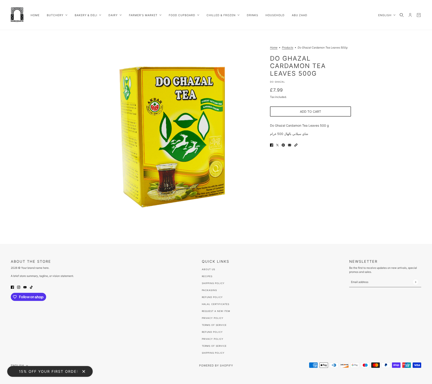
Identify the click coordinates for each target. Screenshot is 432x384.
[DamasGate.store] (17, 15)
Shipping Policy (213, 283)
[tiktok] (31, 287)
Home (273, 47)
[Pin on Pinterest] (283, 145)
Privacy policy (212, 339)
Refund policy (212, 332)
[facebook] (12, 287)
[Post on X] (277, 145)
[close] (84, 371)
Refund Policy (212, 297)
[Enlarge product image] (172, 137)
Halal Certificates (215, 304)
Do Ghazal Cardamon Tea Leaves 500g (298, 65)
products (287, 47)
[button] (295, 145)
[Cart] (418, 15)
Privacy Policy (212, 318)
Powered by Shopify (216, 365)
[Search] (401, 15)
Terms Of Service (214, 325)
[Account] (410, 15)
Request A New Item (216, 311)
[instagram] (18, 287)
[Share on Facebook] (271, 145)
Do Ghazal (277, 81)
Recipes (207, 276)
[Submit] (415, 282)
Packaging (209, 290)
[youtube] (25, 287)
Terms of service (214, 345)
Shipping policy (213, 352)
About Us (208, 269)
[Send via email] (289, 145)
